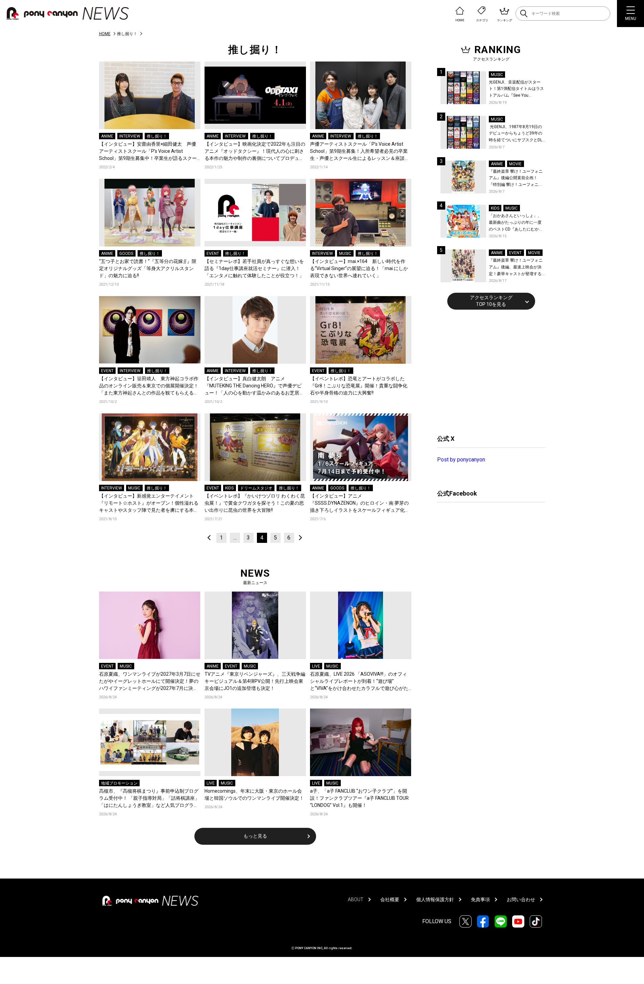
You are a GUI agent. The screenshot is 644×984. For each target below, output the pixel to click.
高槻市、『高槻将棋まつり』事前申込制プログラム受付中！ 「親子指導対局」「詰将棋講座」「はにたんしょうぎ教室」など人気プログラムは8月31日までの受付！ (149, 798)
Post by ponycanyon (461, 459)
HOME (105, 33)
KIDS (229, 488)
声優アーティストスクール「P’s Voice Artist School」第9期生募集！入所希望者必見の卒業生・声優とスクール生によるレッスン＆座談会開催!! (359, 151)
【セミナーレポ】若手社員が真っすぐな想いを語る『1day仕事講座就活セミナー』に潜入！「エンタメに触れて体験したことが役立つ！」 (254, 268)
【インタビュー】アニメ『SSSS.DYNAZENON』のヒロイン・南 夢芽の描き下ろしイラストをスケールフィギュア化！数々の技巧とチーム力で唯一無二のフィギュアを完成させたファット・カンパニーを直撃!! (359, 503)
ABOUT (355, 899)
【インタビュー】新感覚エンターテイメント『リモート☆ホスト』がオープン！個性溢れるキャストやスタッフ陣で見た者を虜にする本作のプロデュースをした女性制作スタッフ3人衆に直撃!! (148, 503)
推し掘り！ (157, 136)
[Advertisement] (488, 371)
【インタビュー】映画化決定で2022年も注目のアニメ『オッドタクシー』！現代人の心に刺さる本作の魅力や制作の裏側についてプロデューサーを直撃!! (255, 151)
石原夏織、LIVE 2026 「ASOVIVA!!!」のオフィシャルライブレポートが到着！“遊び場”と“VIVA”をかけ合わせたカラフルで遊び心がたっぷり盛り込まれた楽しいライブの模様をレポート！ (359, 681)
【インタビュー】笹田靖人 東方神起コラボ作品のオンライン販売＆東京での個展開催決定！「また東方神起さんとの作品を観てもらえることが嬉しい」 (148, 386)
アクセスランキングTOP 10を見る (491, 301)
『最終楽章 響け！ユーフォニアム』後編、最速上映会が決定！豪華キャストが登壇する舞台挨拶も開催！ (516, 267)
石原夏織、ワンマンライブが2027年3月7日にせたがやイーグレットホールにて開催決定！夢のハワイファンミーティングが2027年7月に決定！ (149, 681)
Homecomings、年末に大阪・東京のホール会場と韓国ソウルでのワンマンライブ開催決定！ (254, 794)
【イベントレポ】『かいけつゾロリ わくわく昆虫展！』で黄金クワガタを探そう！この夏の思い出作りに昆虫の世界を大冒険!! (255, 503)
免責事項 (480, 899)
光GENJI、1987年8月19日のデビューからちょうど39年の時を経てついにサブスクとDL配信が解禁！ (515, 134)
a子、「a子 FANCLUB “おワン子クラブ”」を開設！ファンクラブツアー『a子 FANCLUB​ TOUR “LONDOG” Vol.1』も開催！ (359, 798)
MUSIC (345, 253)
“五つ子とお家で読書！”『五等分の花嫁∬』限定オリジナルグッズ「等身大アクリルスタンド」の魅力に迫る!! (147, 268)
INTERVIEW (129, 136)
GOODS (126, 253)
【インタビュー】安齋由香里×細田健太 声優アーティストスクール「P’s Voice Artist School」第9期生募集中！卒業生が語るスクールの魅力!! (148, 151)
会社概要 (389, 899)
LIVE (316, 666)
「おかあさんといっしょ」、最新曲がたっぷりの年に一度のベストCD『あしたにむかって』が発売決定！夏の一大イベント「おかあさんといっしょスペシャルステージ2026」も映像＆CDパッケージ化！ (516, 223)
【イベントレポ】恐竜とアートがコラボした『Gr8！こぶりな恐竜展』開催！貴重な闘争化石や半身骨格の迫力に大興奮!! (358, 385)
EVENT (213, 253)
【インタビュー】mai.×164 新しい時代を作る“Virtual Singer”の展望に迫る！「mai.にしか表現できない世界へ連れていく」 (359, 268)
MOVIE (515, 164)
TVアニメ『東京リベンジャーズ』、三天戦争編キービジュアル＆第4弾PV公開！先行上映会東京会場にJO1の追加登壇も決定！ (255, 681)
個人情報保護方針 (435, 899)
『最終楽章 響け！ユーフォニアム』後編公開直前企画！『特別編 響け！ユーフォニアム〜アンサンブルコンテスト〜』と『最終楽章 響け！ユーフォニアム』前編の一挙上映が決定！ (516, 178)
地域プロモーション (119, 783)
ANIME (107, 136)
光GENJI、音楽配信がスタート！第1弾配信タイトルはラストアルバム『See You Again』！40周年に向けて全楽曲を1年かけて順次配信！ (517, 89)
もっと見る (255, 836)
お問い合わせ (521, 899)
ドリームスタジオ (256, 488)
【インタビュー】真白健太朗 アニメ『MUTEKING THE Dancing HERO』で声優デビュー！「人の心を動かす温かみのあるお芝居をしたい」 (254, 386)
